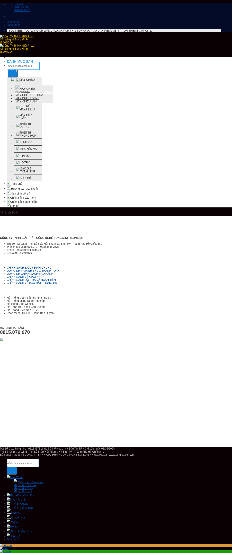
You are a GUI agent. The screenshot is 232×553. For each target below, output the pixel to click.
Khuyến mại (29, 148)
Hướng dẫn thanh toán (25, 188)
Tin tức (26, 155)
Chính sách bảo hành (23, 197)
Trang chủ (16, 183)
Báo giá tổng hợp (27, 170)
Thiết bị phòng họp (28, 134)
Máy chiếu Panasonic (24, 90)
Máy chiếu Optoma (29, 95)
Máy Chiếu (27, 79)
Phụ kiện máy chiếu (27, 108)
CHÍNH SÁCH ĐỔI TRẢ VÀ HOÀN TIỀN (31, 279)
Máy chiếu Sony (27, 98)
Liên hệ (25, 177)
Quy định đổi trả (20, 193)
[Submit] (12, 471)
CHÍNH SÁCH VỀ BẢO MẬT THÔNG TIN (32, 283)
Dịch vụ (26, 142)
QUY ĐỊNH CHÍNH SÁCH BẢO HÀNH (30, 273)
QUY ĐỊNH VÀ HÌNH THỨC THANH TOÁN (33, 270)
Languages (13, 24)
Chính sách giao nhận (23, 201)
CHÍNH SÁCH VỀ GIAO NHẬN (25, 276)
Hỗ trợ (25, 162)
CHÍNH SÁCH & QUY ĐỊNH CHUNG (29, 267)
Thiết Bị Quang (25, 125)
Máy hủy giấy (26, 116)
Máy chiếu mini (26, 101)
